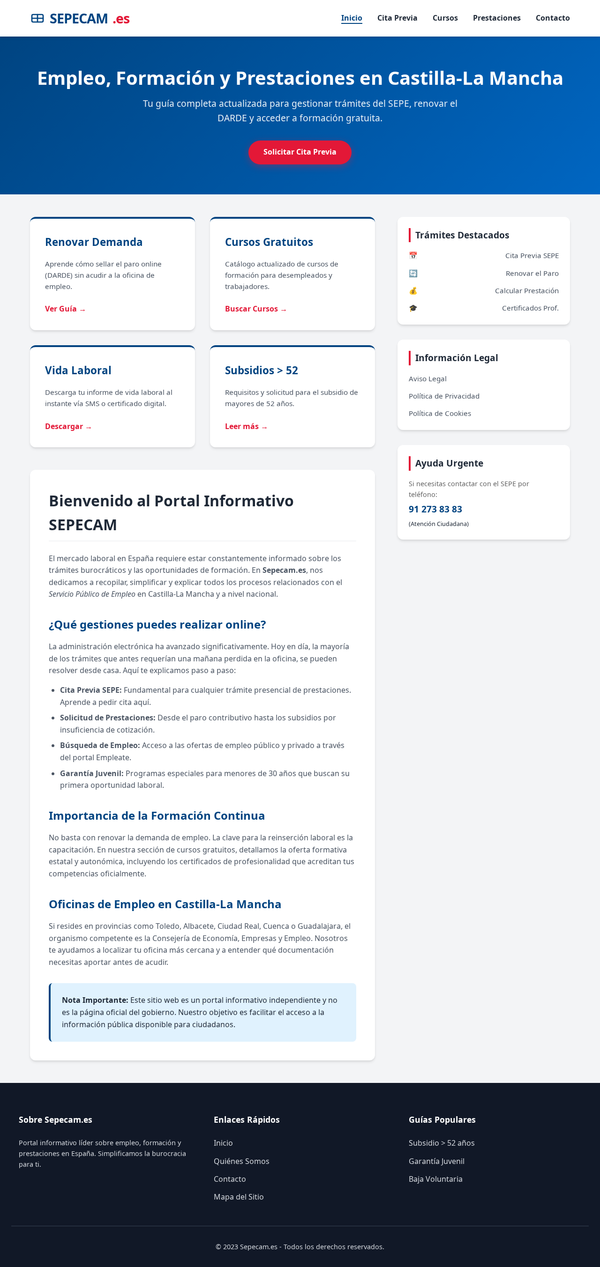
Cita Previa (397, 18)
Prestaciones (497, 18)
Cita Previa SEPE (484, 255)
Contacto (553, 18)
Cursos (445, 18)
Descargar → (68, 426)
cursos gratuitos (206, 850)
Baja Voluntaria (436, 1179)
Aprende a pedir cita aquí (104, 702)
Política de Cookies (440, 413)
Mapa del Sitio (239, 1197)
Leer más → (246, 426)
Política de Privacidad (444, 395)
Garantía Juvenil (437, 1161)
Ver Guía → (65, 309)
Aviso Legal (428, 378)
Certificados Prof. (484, 307)
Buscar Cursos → (256, 309)
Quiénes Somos (242, 1161)
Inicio (351, 18)
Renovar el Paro (484, 273)
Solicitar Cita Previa (300, 152)
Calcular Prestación (484, 290)
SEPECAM (89, 18)
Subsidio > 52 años (442, 1143)
